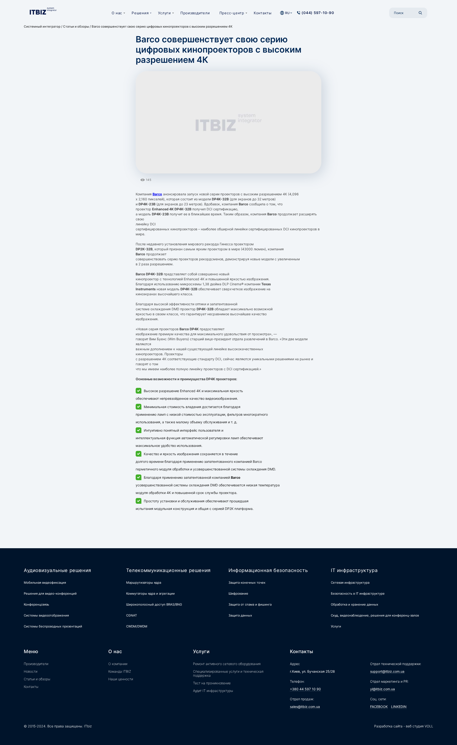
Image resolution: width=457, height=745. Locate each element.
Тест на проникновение (212, 683)
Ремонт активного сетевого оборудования (227, 664)
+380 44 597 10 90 (305, 689)
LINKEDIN (399, 707)
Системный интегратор (42, 26)
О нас (117, 13)
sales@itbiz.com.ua (305, 707)
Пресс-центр (231, 13)
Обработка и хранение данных (354, 604)
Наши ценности (120, 679)
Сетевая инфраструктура (350, 582)
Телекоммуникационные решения (168, 570)
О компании (117, 664)
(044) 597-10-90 (318, 12)
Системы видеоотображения (46, 615)
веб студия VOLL (419, 726)
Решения (140, 13)
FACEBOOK (379, 707)
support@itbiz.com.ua (387, 671)
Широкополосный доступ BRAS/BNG (154, 604)
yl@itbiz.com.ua (382, 689)
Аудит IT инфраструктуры (213, 691)
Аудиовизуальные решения (57, 570)
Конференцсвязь (36, 604)
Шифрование (238, 593)
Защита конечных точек (246, 582)
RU (287, 13)
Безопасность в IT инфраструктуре (358, 593)
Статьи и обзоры (76, 26)
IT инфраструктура (354, 570)
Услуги (164, 13)
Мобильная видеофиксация (45, 582)
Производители (195, 13)
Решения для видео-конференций (50, 593)
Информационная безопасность (268, 570)
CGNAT (131, 615)
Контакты (263, 13)
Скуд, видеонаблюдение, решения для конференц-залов (375, 615)
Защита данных (240, 615)
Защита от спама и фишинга (250, 604)
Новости (30, 671)
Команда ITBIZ (119, 671)
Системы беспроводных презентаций (53, 626)
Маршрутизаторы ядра (143, 582)
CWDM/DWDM (136, 626)
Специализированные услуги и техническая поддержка (228, 673)
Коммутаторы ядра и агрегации (150, 593)
